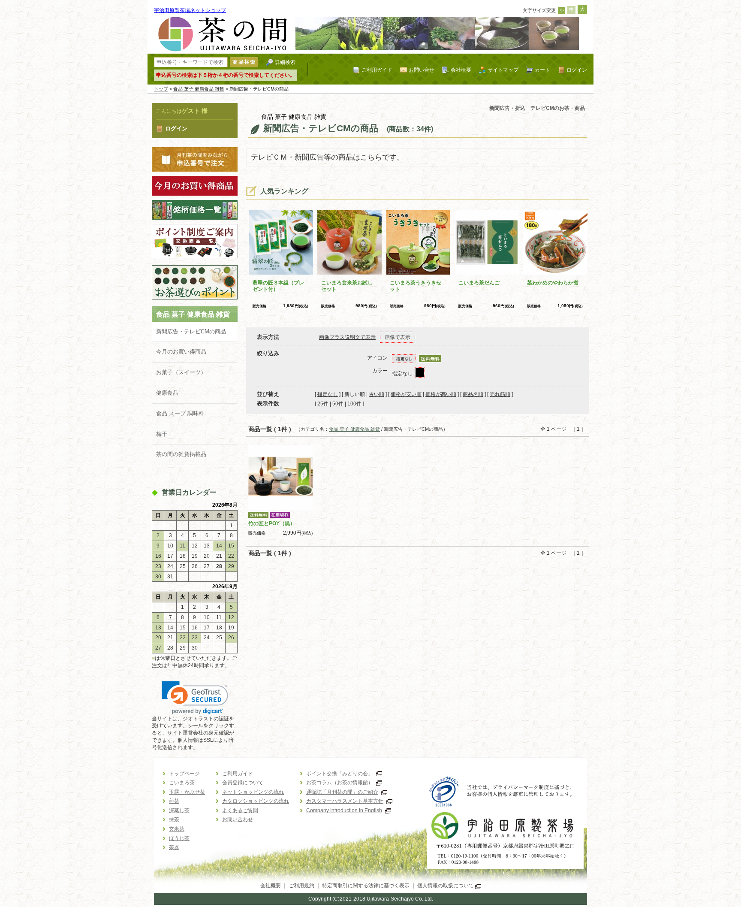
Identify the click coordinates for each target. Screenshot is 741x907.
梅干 (161, 434)
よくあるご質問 (240, 810)
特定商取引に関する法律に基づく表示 (366, 886)
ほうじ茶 (179, 838)
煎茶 (174, 801)
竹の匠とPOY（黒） (271, 523)
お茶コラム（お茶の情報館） (339, 783)
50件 (337, 404)
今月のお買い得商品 (181, 351)
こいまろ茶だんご (479, 283)
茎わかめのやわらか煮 (552, 283)
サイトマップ (503, 70)
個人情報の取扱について (446, 886)
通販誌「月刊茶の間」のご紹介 (342, 792)
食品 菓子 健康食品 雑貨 (198, 88)
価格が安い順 (406, 394)
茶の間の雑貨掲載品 (186, 454)
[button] (194, 697)
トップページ (184, 774)
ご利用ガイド (376, 70)
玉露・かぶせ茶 (187, 792)
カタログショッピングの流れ (255, 801)
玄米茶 (176, 829)
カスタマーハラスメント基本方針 (344, 801)
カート (542, 70)
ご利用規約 (301, 886)
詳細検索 (285, 62)
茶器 (174, 847)
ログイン (576, 70)
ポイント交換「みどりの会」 (339, 774)
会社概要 (461, 70)
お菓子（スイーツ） (181, 372)
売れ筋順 (500, 394)
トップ (161, 88)
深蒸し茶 (179, 810)
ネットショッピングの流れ (253, 792)
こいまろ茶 (182, 783)
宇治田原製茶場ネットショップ (190, 10)
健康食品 (167, 393)
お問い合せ (421, 70)
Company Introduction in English (344, 810)
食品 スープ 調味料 (180, 413)
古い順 (376, 394)
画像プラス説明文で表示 (347, 337)
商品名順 (473, 394)
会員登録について (242, 783)
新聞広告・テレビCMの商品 (191, 331)
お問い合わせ (237, 819)
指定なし (402, 374)
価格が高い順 (440, 394)
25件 (322, 404)
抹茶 (174, 819)
